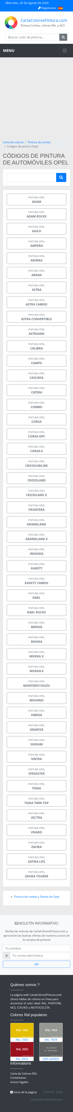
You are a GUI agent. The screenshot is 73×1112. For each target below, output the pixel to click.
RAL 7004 (51, 1040)
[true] (63, 37)
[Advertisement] (36, 101)
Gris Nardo (51, 1059)
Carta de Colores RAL (23, 1073)
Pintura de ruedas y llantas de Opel (36, 896)
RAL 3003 (22, 1059)
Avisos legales (19, 1082)
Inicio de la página (25, 1092)
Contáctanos (18, 1077)
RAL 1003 (22, 1040)
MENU (8, 50)
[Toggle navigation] (65, 50)
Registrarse (49, 8)
